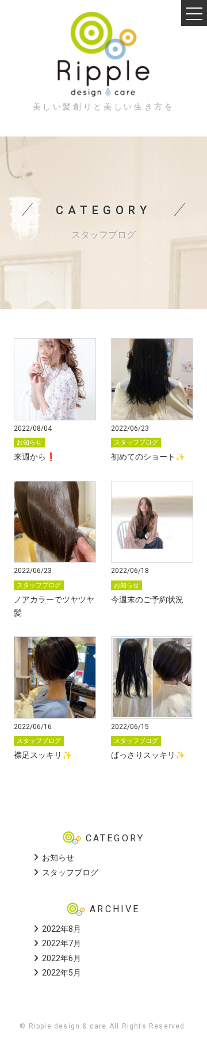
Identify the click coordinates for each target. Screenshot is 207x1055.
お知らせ (29, 442)
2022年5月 (61, 972)
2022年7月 (61, 943)
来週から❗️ (35, 456)
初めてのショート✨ (148, 456)
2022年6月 (61, 958)
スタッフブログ (136, 442)
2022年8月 (61, 928)
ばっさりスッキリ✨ (148, 755)
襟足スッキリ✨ (43, 755)
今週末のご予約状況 (147, 599)
